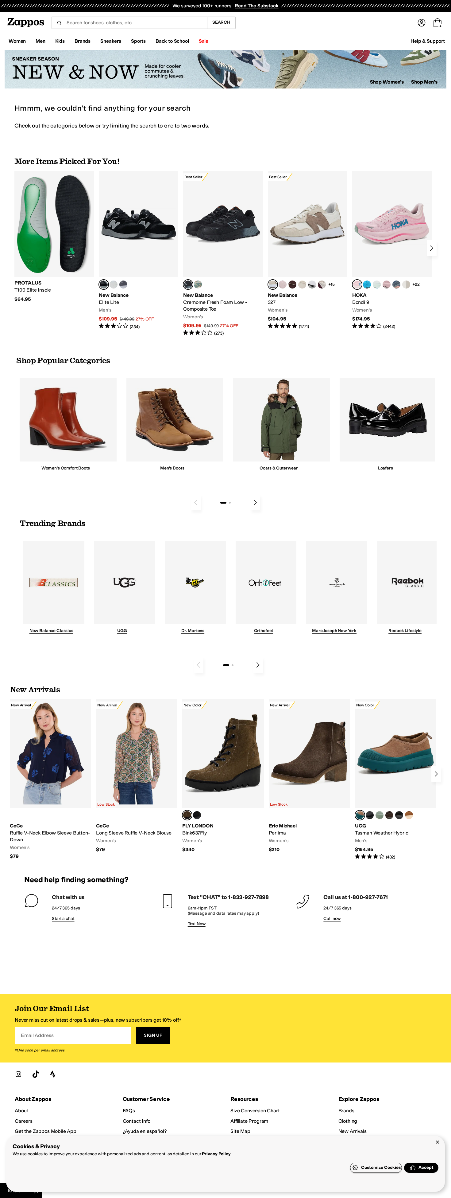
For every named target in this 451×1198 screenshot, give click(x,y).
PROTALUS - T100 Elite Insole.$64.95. (54, 236)
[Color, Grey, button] (123, 284)
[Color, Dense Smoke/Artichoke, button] (379, 815)
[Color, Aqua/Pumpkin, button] (198, 284)
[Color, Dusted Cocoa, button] (389, 815)
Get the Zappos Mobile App (45, 1131)
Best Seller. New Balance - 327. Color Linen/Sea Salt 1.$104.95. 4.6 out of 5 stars (307, 250)
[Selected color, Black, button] (104, 284)
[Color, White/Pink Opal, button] (386, 284)
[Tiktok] (35, 1074)
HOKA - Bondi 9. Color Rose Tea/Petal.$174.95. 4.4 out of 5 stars (392, 250)
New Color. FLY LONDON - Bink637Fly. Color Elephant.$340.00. (223, 776)
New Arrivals (352, 1131)
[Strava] (53, 1074)
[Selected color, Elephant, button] (187, 815)
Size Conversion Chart (255, 1111)
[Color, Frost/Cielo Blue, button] (377, 284)
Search (221, 22)
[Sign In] (421, 23)
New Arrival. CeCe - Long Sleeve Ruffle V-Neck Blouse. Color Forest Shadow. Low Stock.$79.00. (136, 776)
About (21, 1111)
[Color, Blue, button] (113, 284)
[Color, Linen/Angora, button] (302, 284)
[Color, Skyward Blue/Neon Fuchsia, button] (367, 284)
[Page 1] (223, 503)
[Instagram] (18, 1074)
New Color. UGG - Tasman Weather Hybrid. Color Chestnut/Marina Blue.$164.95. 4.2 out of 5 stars (395, 779)
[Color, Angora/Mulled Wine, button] (322, 284)
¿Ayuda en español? (145, 1131)
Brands (346, 1111)
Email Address (37, 1035)
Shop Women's (387, 82)
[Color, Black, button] (197, 815)
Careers (24, 1121)
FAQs (129, 1111)
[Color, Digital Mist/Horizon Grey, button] (312, 284)
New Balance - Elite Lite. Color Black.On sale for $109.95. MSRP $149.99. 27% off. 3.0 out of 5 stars (138, 250)
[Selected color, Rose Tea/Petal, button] (357, 284)
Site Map (240, 1131)
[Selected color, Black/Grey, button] (188, 284)
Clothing (347, 1121)
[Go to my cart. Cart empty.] (437, 23)
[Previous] (196, 502)
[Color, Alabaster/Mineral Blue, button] (406, 284)
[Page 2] (230, 503)
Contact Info (136, 1121)
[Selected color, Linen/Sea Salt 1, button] (273, 284)
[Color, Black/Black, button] (399, 815)
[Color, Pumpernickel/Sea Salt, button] (292, 284)
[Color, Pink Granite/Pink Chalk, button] (282, 284)
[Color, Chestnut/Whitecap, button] (409, 815)
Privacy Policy (216, 1154)
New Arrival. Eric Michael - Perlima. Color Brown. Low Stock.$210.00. (309, 776)
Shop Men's (424, 82)
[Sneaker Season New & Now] (225, 69)
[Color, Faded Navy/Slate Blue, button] (396, 284)
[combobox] (129, 23)
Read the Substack (256, 6)
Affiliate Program (249, 1121)
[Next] (432, 248)
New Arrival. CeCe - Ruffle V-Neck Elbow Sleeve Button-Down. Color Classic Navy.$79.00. (50, 779)
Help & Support (428, 41)
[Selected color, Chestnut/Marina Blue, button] (360, 815)
